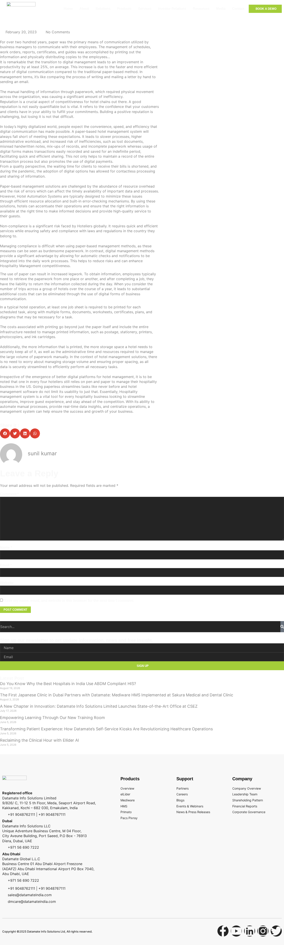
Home (68, 8)
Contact (238, 8)
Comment (9, 494)
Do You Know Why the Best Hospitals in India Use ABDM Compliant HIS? (68, 683)
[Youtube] (236, 931)
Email (6, 565)
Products (124, 8)
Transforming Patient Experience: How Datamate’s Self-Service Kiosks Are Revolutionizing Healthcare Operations (106, 729)
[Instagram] (262, 931)
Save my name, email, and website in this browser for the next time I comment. (69, 600)
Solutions (103, 8)
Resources (201, 8)
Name (6, 547)
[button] (5, 433)
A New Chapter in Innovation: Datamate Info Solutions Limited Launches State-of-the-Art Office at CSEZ (98, 706)
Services (144, 8)
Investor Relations (172, 8)
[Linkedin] (249, 931)
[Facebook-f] (223, 931)
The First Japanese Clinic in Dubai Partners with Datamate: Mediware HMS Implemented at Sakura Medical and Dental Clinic (116, 695)
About (84, 8)
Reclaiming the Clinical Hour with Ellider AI (39, 740)
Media (220, 8)
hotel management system (120, 131)
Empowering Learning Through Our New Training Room (52, 717)
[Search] (282, 626)
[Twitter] (276, 931)
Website (7, 583)
